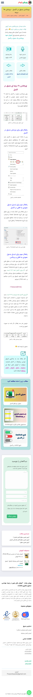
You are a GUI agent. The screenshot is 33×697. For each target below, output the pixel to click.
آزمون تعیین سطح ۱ (24, 542)
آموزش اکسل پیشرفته (26, 633)
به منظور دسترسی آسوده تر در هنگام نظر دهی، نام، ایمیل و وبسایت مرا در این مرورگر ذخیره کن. (17, 508)
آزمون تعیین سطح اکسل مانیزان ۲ (21, 537)
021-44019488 (28, 653)
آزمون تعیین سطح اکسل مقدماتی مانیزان (19, 540)
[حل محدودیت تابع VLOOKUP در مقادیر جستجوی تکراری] (15, 417)
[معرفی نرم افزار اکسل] (15, 396)
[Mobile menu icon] (2, 2)
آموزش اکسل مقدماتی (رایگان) (24, 630)
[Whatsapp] (29, 692)
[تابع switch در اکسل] (15, 438)
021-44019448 (28, 651)
